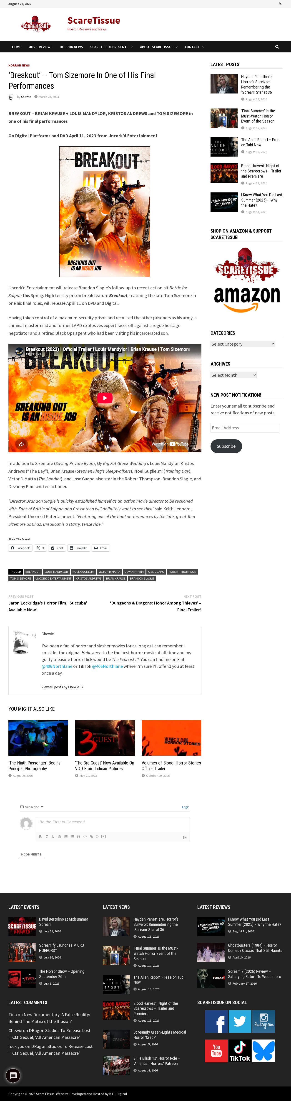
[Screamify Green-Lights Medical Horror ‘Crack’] (116, 1033)
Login (185, 807)
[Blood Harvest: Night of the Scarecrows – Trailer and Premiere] (224, 167)
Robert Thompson (182, 572)
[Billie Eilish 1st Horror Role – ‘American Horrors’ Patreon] (116, 1059)
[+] (103, 836)
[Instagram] (274, 3)
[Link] (91, 836)
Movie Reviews (40, 46)
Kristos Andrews (89, 578)
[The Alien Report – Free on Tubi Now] (224, 140)
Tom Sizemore (20, 578)
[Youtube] (261, 3)
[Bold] (40, 836)
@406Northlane (57, 666)
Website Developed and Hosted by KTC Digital (91, 1093)
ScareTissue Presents (109, 46)
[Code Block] (85, 836)
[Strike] (59, 836)
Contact (192, 46)
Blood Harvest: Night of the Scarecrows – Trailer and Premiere (261, 171)
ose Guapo (156, 572)
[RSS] (280, 3)
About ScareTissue (156, 46)
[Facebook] (255, 3)
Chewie (26, 97)
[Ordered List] (66, 836)
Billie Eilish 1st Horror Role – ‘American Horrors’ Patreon (156, 1061)
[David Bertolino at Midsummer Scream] (22, 920)
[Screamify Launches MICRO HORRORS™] (22, 946)
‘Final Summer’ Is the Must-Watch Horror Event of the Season (258, 116)
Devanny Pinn (134, 572)
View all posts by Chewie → (62, 687)
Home (16, 46)
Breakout (32, 572)
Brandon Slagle (142, 578)
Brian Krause (115, 578)
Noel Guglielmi (83, 572)
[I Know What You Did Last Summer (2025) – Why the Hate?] (224, 196)
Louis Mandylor (56, 572)
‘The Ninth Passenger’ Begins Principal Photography (34, 765)
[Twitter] (268, 3)
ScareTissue (93, 20)
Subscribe (226, 446)
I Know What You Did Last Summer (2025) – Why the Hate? (261, 200)
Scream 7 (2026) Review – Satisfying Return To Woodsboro (254, 974)
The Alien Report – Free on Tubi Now (260, 142)
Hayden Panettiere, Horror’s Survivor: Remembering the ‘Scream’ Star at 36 (256, 84)
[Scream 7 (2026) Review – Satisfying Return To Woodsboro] (211, 972)
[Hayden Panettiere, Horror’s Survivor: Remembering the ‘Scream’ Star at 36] (224, 77)
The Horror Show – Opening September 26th (61, 974)
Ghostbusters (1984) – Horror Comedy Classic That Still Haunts (255, 948)
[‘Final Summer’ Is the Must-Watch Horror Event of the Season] (224, 112)
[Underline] (53, 836)
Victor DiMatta (109, 572)
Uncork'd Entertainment (53, 578)
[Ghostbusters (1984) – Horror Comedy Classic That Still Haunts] (211, 946)
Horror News (71, 46)
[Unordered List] (72, 836)
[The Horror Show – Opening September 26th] (22, 972)
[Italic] (47, 836)
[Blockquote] (78, 836)
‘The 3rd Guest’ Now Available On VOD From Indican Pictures (104, 765)
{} (97, 836)
